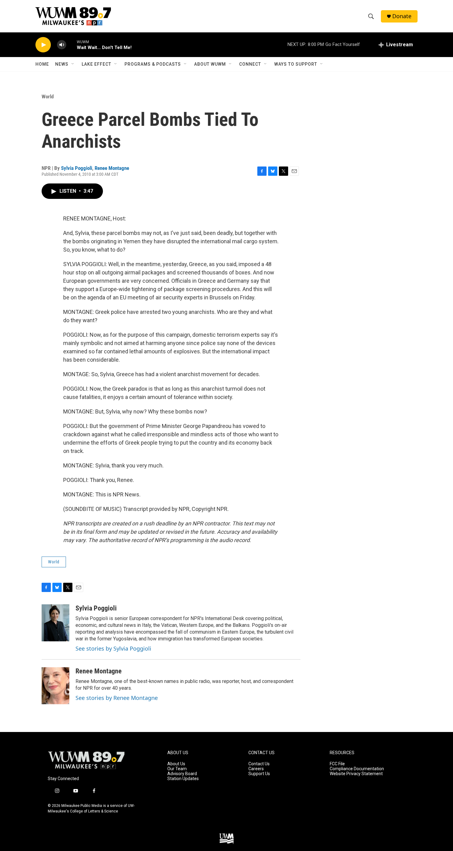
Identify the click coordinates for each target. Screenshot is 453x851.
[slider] (71, 44)
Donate (401, 16)
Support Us (259, 773)
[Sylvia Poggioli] (55, 622)
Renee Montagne (112, 168)
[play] (43, 44)
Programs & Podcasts (152, 64)
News (61, 64)
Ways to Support (295, 64)
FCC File (337, 764)
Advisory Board (182, 773)
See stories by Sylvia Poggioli (113, 648)
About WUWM (210, 64)
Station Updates (183, 778)
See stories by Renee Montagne (117, 697)
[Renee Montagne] (55, 685)
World (48, 96)
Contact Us (259, 764)
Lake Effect (96, 64)
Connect (250, 64)
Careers (256, 769)
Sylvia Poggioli (76, 168)
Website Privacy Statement (356, 773)
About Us (176, 764)
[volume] (61, 45)
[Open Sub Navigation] (73, 64)
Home (42, 64)
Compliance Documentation (357, 769)
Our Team (177, 769)
